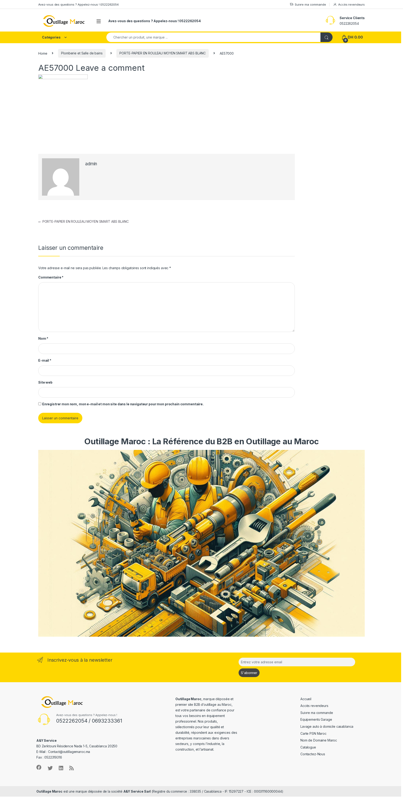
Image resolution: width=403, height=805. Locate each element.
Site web (45, 382)
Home (42, 53)
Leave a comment (110, 68)
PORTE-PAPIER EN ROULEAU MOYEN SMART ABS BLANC (162, 53)
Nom (43, 338)
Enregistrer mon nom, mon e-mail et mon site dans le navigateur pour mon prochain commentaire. (123, 404)
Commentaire (50, 277)
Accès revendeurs (351, 4)
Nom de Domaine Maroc (318, 740)
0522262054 (349, 23)
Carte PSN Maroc (313, 733)
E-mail (44, 360)
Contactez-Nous (312, 754)
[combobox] (213, 37)
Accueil (305, 699)
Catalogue (308, 747)
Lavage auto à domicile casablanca (326, 726)
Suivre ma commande (310, 4)
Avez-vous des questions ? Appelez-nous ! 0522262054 (78, 4)
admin (91, 163)
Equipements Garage (316, 719)
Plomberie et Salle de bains (81, 53)
